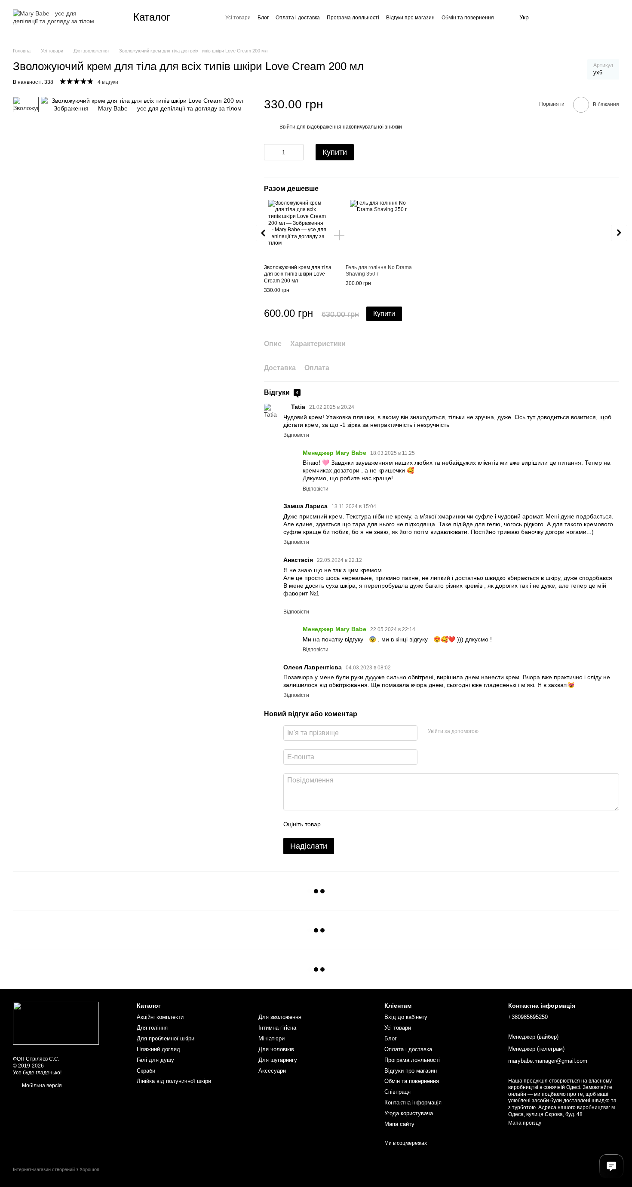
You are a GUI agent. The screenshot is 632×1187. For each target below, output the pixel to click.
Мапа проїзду (524, 1123)
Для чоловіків (276, 1049)
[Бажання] (550, 17)
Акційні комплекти (160, 1017)
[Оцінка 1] (335, 824)
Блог (263, 18)
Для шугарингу (277, 1060)
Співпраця (397, 1092)
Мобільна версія (41, 1086)
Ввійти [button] (287, 127)
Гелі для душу (155, 1060)
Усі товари (238, 18)
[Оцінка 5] (390, 824)
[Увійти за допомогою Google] (502, 732)
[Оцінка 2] (349, 824)
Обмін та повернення (468, 18)
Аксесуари (272, 1070)
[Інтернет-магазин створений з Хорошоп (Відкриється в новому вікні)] (56, 1177)
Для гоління (152, 1027)
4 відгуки (108, 82)
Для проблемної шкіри (165, 1038)
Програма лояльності (353, 18)
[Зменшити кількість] (270, 152)
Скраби (146, 1070)
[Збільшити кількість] (297, 152)
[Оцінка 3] (362, 824)
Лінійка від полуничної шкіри (174, 1081)
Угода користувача (408, 1113)
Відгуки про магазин (410, 18)
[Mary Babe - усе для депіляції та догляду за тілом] (56, 1023)
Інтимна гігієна (277, 1027)
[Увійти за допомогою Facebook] (488, 732)
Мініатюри (271, 1038)
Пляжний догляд (158, 1049)
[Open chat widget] (611, 1166)
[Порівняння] (571, 17)
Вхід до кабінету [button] (405, 1017)
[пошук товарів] (201, 17)
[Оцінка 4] (376, 824)
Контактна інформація (413, 1102)
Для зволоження (279, 1017)
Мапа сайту (399, 1124)
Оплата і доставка (298, 18)
